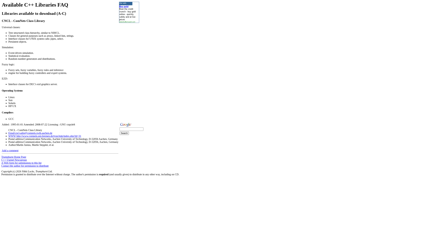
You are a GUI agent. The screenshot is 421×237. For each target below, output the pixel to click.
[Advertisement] (129, 72)
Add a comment (10, 150)
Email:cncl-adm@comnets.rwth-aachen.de (30, 133)
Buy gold (123, 6)
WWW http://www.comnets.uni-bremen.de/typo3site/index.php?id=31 (44, 136)
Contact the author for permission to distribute (25, 165)
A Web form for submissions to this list (21, 162)
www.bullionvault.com (127, 22)
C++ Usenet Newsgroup (14, 159)
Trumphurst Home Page (13, 157)
